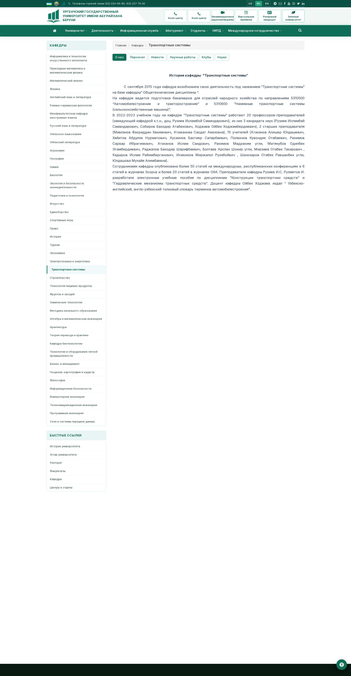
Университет (74, 30)
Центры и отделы (61, 487)
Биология (56, 175)
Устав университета (63, 454)
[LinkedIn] (303, 3)
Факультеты (57, 471)
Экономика (57, 253)
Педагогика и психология (67, 195)
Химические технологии (66, 302)
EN (267, 3)
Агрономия (57, 150)
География (57, 158)
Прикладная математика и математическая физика (67, 70)
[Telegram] (275, 3)
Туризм (55, 244)
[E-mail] (280, 3)
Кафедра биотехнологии (66, 343)
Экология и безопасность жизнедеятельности (67, 185)
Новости (157, 57)
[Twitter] (298, 3)
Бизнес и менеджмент (64, 363)
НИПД (216, 30)
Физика (55, 89)
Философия (57, 380)
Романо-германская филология (71, 105)
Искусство (57, 203)
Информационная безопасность (71, 388)
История (55, 236)
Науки (221, 57)
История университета (65, 446)
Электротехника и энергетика (70, 261)
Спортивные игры (61, 220)
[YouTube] (289, 3)
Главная (121, 45)
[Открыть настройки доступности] (341, 664)
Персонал (137, 57)
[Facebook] (285, 3)
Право (54, 228)
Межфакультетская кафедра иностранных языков (69, 115)
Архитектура (58, 327)
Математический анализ (66, 80)
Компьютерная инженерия (67, 396)
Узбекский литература (65, 142)
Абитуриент (175, 30)
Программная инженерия (66, 413)
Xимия (54, 166)
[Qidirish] (300, 30)
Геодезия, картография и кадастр (72, 372)
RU (259, 3)
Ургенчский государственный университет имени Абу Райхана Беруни (92, 16)
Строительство (60, 277)
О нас (119, 57)
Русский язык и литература (68, 125)
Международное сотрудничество (253, 30)
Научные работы (182, 57)
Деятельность (102, 30)
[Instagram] (293, 3)
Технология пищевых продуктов (71, 285)
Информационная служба (139, 30)
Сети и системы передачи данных (72, 421)
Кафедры (56, 479)
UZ (250, 3)
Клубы (206, 57)
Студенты (198, 30)
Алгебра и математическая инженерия (76, 318)
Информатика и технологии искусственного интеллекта (68, 58)
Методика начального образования (73, 310)
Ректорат (56, 462)
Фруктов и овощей (62, 294)
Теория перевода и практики (69, 335)
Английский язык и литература (70, 97)
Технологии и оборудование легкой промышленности (74, 353)
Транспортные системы (68, 269)
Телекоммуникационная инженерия (73, 405)
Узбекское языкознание (65, 134)
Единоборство (59, 212)
